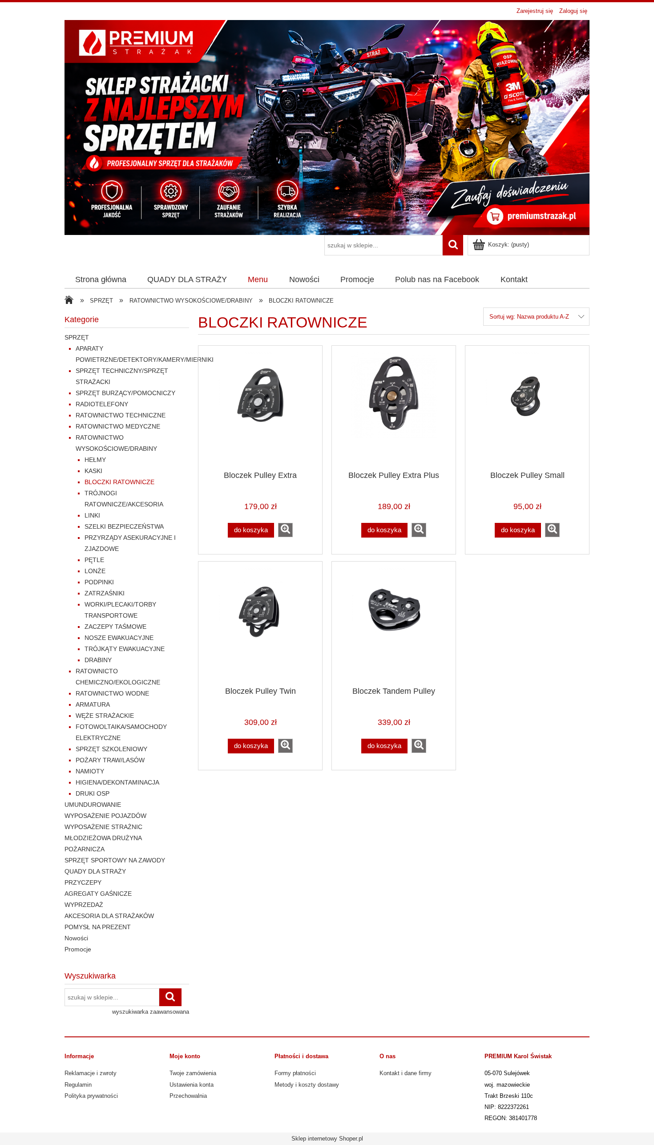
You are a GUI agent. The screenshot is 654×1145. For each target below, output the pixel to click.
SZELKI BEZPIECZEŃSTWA (124, 526)
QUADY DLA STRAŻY (95, 871)
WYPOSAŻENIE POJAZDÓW (105, 815)
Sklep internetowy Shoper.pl (327, 1138)
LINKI (92, 515)
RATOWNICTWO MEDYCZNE (118, 426)
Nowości (76, 938)
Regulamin (78, 1084)
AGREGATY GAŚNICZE (98, 893)
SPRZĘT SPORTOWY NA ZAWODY (115, 860)
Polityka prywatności (91, 1095)
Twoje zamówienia (193, 1073)
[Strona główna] (327, 126)
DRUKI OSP (92, 793)
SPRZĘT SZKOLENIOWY (111, 749)
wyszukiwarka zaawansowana (150, 1011)
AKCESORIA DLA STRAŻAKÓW (109, 915)
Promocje (78, 949)
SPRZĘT (77, 337)
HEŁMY (95, 459)
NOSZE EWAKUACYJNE (119, 637)
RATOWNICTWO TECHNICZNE (121, 415)
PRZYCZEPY (83, 882)
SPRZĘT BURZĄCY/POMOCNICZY (125, 393)
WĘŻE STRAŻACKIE (105, 715)
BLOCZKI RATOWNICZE (119, 482)
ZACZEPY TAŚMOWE (115, 626)
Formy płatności (295, 1073)
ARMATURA (93, 704)
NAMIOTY (90, 771)
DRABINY (98, 660)
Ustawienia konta (192, 1084)
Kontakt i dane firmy (405, 1073)
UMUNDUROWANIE (93, 804)
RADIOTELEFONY (102, 404)
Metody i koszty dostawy (307, 1084)
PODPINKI (99, 582)
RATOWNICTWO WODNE (112, 693)
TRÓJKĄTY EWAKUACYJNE (125, 648)
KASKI (93, 470)
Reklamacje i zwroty (91, 1073)
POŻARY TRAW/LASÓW (110, 760)
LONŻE (95, 571)
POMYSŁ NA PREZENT (98, 927)
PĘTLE (94, 559)
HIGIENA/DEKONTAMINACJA (117, 782)
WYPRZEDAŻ (84, 904)
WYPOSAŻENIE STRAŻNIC (103, 826)
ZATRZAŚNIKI (105, 593)
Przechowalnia (188, 1095)
